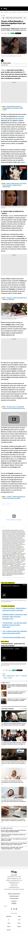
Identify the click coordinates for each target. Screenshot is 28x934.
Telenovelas (24, 675)
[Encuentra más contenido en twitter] (5, 33)
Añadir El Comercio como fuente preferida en (14, 17)
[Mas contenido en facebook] (11, 909)
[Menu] (2, 8)
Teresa (4, 675)
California (6, 12)
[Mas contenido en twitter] (14, 909)
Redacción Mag (6, 63)
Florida (2, 12)
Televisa (5, 677)
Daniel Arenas (18, 577)
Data (19, 919)
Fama (9, 923)
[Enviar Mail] (2, 63)
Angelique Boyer (10, 675)
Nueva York (14, 12)
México (10, 677)
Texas (10, 12)
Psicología (19, 12)
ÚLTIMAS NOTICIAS (7, 828)
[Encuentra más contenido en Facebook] (2, 33)
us (8, 919)
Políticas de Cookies (14, 898)
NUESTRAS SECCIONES (14, 913)
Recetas (19, 926)
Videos (19, 916)
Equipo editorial (14, 874)
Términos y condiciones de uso (14, 893)
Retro (19, 923)
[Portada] (14, 873)
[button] (4, 595)
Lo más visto (5, 682)
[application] (14, 591)
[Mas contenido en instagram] (16, 909)
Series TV (18, 675)
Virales (8, 926)
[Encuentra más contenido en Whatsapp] (8, 33)
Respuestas (8, 916)
